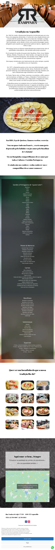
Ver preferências (27, 546)
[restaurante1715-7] (27, 429)
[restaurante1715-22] (27, 389)
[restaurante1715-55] (42, 389)
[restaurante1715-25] (12, 389)
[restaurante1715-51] (42, 402)
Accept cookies (27, 539)
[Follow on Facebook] (26, 521)
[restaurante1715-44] (42, 416)
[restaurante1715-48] (12, 429)
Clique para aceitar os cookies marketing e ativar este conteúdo (27, 486)
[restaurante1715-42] (27, 416)
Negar (27, 542)
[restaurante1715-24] (12, 416)
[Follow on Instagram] (29, 521)
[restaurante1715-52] (27, 402)
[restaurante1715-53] (12, 402)
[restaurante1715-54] (42, 429)
